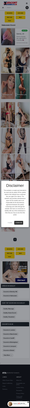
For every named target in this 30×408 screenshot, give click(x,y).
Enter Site (19, 222)
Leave (10, 222)
